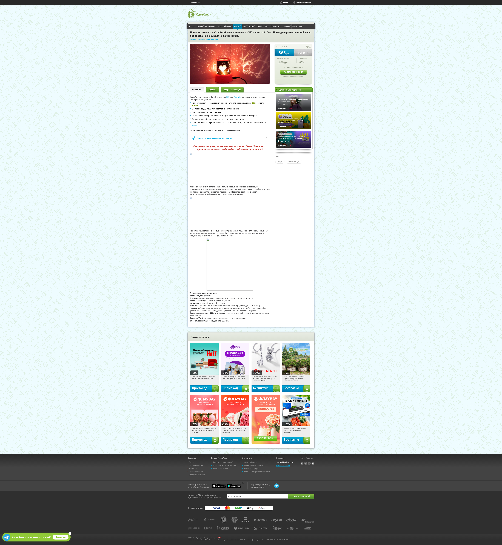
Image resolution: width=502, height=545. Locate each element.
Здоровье (287, 26)
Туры (245, 26)
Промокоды (276, 26)
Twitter (309, 463)
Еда (193, 26)
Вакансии (193, 468)
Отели (260, 26)
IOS (228, 97)
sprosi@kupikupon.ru (285, 462)
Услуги (252, 26)
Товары (237, 26)
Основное (196, 89)
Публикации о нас (196, 465)
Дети (267, 26)
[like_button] (307, 47)
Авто (220, 26)
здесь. (194, 125)
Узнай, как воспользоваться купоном (214, 138)
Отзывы (212, 89)
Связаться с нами (283, 465)
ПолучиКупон (298, 26)
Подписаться (61, 537)
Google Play (234, 486)
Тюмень (194, 2)
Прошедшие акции (220, 468)
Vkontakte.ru (305, 463)
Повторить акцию (293, 72)
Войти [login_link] (285, 2)
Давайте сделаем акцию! (223, 462)
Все (188, 26)
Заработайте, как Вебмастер (224, 465)
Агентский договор (251, 462)
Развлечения (210, 26)
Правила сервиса (196, 471)
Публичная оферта (251, 468)
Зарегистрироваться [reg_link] (303, 2)
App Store (219, 486)
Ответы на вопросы (197, 475)
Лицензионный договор (253, 465)
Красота (200, 26)
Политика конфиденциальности (257, 471)
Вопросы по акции (232, 89)
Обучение (228, 26)
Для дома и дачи (294, 162)
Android (238, 97)
